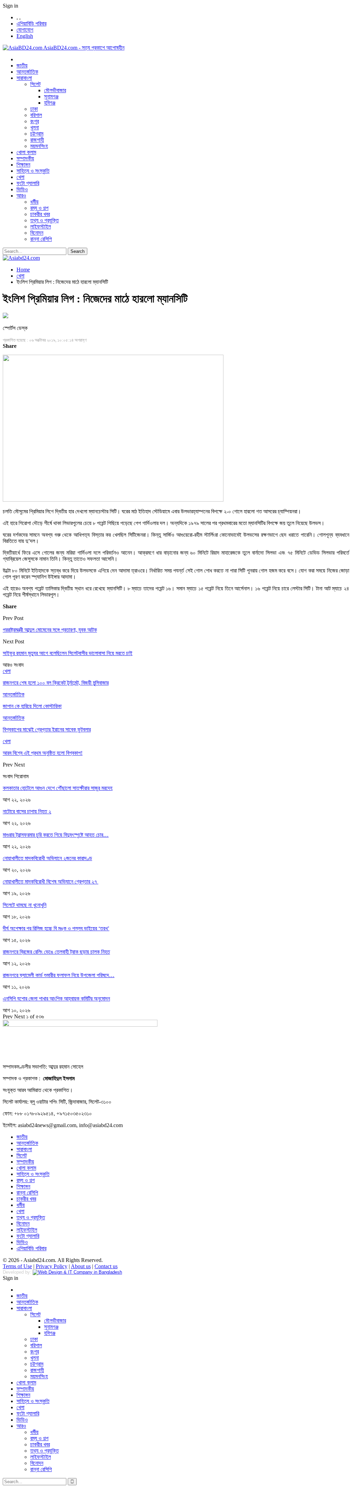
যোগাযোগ (24, 30)
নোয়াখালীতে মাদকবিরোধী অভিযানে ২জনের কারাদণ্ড (47, 858)
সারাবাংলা (24, 78)
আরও (21, 196)
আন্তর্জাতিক (27, 72)
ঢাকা (34, 109)
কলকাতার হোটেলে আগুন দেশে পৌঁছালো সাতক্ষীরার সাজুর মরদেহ (57, 788)
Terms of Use (17, 1266)
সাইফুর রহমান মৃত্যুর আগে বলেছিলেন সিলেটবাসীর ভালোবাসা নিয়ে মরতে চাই (67, 653)
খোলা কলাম (26, 152)
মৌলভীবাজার (55, 90)
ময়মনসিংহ (39, 146)
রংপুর (34, 121)
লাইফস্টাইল (40, 226)
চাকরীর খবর (40, 214)
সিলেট (35, 84)
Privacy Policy (51, 1266)
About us (81, 1266)
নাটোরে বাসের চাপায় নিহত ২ (27, 811)
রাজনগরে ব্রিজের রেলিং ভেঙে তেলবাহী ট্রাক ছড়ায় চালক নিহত (56, 952)
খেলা (20, 177)
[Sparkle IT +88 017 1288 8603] (77, 1272)
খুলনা (34, 127)
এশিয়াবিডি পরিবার (31, 23)
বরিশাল (36, 115)
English (24, 36)
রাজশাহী (37, 140)
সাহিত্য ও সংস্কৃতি (33, 171)
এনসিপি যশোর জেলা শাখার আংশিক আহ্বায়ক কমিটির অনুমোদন (56, 999)
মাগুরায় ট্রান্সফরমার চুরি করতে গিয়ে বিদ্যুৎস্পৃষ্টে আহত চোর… (56, 835)
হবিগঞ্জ (49, 103)
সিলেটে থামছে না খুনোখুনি (24, 905)
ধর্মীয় (34, 202)
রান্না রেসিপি (41, 239)
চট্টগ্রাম (36, 134)
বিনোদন (36, 233)
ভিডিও (22, 189)
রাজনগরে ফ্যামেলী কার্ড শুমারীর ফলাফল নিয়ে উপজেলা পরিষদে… (58, 975)
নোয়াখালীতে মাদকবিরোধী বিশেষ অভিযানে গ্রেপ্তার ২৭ (50, 882)
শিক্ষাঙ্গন (23, 165)
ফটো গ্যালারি (27, 183)
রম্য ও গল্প (39, 208)
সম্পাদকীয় (25, 158)
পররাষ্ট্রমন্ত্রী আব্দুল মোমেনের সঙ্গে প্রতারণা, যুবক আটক (50, 630)
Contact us (106, 1266)
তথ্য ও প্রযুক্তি (44, 220)
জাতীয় (22, 65)
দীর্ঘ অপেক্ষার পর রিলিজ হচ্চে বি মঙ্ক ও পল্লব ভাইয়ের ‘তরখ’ (56, 928)
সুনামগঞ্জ (51, 96)
